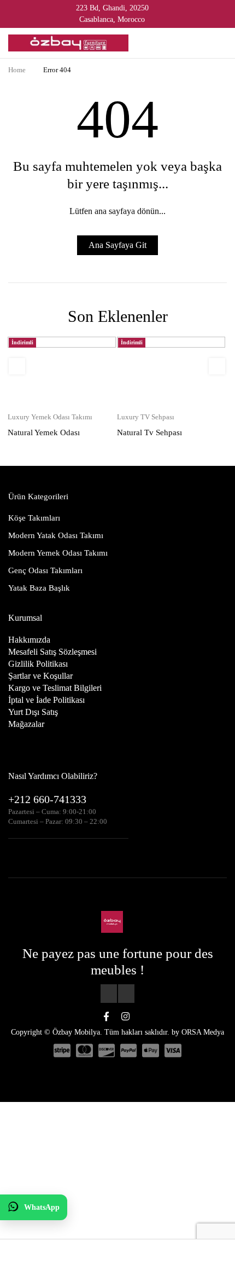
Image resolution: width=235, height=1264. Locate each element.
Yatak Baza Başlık (39, 588)
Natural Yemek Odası (44, 432)
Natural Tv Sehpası (149, 432)
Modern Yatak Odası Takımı (55, 535)
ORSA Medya (202, 1032)
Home (17, 70)
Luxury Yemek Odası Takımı (50, 417)
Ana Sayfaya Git (117, 245)
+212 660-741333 (47, 799)
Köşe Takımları (34, 517)
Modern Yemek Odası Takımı (58, 553)
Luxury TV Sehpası (145, 417)
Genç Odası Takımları (45, 570)
